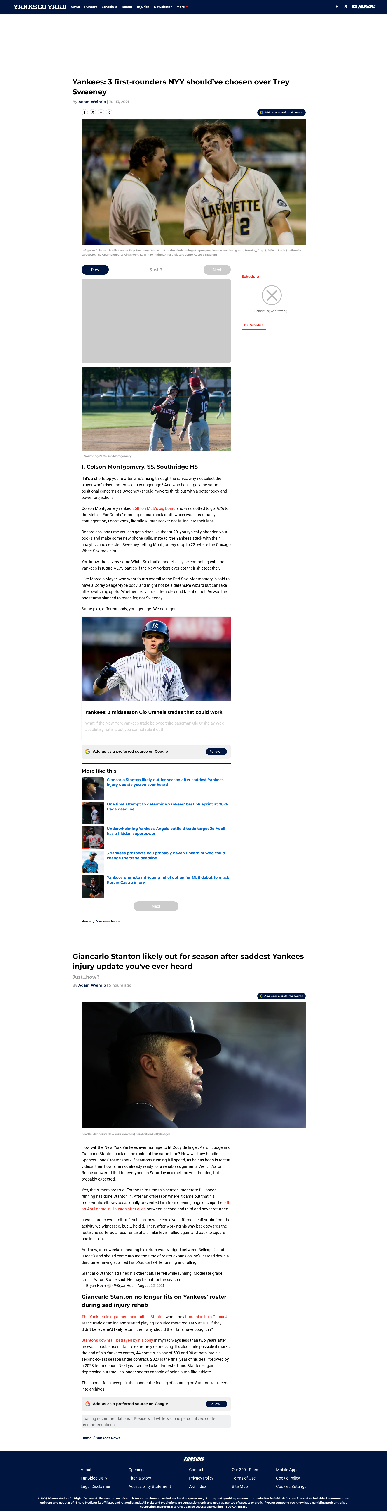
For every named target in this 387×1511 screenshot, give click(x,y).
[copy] (109, 112)
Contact (196, 1469)
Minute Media (57, 1498)
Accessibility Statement (150, 1486)
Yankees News (108, 921)
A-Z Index (197, 1486)
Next (217, 269)
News (75, 7)
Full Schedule (253, 325)
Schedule (109, 7)
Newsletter (163, 7)
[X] (346, 6)
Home (86, 921)
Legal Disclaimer (95, 1486)
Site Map (240, 1486)
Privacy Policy (201, 1478)
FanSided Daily (94, 1478)
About (86, 1469)
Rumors (90, 7)
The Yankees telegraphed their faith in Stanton (123, 1316)
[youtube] (354, 6)
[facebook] (337, 6)
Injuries (143, 7)
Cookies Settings (291, 1486)
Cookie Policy (288, 1478)
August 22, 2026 (151, 1285)
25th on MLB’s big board (154, 508)
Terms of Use (244, 1478)
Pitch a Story (140, 1478)
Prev (95, 269)
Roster (127, 7)
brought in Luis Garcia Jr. (207, 1316)
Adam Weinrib (92, 102)
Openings (137, 1469)
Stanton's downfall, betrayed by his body (117, 1340)
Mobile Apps (287, 1469)
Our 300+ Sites (245, 1469)
